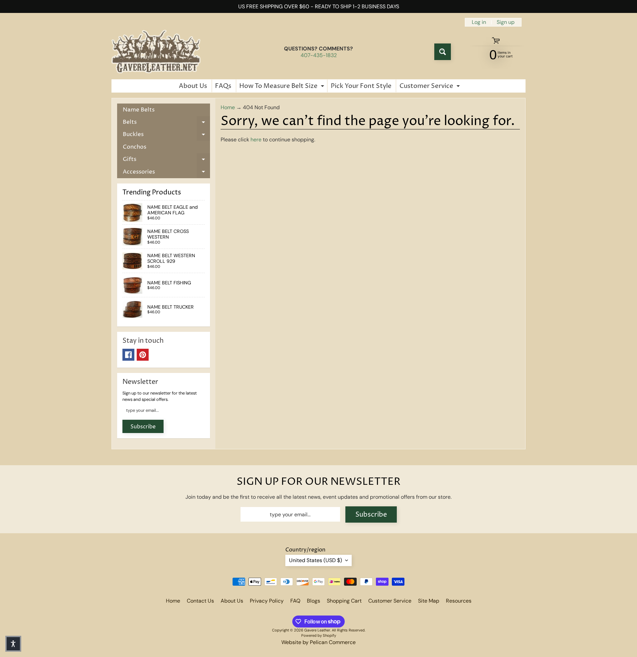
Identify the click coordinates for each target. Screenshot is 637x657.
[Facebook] (128, 355)
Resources (458, 600)
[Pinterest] (143, 355)
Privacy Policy (267, 600)
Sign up (506, 22)
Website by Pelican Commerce (318, 642)
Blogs (313, 600)
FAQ (295, 600)
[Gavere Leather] (155, 52)
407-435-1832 (319, 55)
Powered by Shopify (318, 635)
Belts (166, 123)
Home (228, 107)
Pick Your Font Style (361, 86)
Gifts (166, 160)
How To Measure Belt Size (282, 87)
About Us (193, 86)
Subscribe (143, 426)
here (255, 139)
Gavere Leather (317, 630)
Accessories (166, 173)
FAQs (223, 86)
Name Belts (139, 110)
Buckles (166, 135)
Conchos (134, 147)
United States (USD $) (315, 560)
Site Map (428, 600)
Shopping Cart (344, 600)
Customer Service (430, 87)
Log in (479, 22)
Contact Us (200, 600)
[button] (13, 644)
